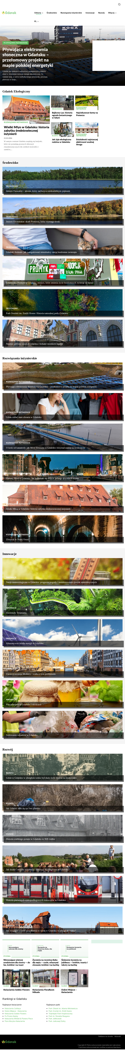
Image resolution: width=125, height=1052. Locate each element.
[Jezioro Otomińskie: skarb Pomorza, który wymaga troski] (62, 210)
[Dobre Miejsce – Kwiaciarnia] (74, 978)
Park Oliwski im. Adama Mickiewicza (63, 1008)
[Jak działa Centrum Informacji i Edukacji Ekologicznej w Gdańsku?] (62, 858)
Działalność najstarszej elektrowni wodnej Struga (87, 142)
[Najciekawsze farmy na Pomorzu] (86, 102)
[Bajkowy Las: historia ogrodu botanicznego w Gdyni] (62, 102)
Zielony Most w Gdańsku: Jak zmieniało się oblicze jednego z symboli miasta (42, 478)
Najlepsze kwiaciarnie (12, 1005)
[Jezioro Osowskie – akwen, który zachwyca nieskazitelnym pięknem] (62, 180)
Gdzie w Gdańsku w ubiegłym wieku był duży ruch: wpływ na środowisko (41, 778)
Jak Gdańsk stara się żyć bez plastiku (23, 808)
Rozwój (55, 136)
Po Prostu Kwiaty (11, 1016)
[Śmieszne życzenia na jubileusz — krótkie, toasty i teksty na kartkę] (74, 948)
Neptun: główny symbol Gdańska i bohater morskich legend (34, 344)
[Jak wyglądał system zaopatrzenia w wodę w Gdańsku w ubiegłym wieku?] (62, 920)
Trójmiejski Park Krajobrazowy (61, 1014)
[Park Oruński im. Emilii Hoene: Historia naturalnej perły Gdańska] (62, 302)
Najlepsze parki (53, 1005)
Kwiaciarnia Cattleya (13, 1008)
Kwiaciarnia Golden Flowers (16, 990)
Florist (6, 986)
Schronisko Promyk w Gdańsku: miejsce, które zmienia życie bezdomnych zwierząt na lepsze (49, 282)
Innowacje (11, 577)
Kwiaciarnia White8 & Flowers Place (19, 1019)
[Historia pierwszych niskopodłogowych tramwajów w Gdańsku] (62, 889)
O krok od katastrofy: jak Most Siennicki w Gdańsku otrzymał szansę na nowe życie (45, 447)
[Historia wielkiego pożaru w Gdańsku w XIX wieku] (62, 828)
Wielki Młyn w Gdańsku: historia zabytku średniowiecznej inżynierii (26, 131)
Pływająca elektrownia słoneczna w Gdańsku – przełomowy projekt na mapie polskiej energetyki (51, 386)
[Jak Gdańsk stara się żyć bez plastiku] (62, 797)
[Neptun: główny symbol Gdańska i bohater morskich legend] (62, 333)
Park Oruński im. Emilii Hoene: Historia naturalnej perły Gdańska (37, 313)
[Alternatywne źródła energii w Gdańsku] (62, 632)
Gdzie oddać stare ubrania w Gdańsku (24, 417)
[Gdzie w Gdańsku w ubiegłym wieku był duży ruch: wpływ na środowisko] (62, 767)
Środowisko (57, 109)
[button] (119, 4)
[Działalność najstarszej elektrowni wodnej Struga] (86, 129)
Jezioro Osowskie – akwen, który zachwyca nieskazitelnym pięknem (38, 191)
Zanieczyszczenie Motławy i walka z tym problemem (31, 674)
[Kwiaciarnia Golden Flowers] (16, 978)
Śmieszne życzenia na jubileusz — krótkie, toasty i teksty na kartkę (74, 962)
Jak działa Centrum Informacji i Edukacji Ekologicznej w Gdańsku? (38, 869)
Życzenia (6, 956)
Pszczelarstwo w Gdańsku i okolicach (23, 704)
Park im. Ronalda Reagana (59, 1016)
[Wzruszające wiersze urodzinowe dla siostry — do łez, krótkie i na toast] (16, 948)
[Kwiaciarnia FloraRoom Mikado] (45, 978)
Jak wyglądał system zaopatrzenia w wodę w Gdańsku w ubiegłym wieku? (41, 930)
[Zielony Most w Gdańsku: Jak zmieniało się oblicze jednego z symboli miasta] (62, 467)
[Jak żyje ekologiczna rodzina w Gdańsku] (62, 129)
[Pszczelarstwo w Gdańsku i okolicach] (62, 693)
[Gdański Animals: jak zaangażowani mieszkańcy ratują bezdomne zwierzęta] (62, 241)
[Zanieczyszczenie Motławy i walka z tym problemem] (62, 663)
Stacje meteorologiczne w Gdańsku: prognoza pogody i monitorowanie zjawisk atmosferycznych (51, 582)
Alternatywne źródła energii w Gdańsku (24, 643)
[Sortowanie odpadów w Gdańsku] (62, 724)
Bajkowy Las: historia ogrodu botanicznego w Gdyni (62, 115)
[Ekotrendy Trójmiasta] (62, 602)
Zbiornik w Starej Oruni (17, 539)
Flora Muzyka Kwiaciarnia (15, 1021)
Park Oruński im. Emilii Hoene (60, 1011)
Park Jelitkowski (55, 1019)
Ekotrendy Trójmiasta (16, 613)
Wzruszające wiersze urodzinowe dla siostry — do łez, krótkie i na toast (16, 962)
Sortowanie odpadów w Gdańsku (21, 735)
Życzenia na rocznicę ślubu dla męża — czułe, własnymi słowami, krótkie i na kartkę (45, 962)
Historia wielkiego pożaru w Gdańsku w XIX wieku (30, 839)
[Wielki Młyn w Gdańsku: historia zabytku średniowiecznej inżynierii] (26, 109)
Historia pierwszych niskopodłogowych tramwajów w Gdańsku (36, 900)
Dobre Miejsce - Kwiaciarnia (16, 1011)
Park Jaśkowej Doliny (57, 1021)
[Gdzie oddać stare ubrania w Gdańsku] (62, 406)
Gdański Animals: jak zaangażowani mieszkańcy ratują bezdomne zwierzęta (41, 252)
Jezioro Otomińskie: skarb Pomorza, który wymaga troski (33, 221)
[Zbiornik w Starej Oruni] (62, 528)
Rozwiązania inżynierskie (15, 43)
